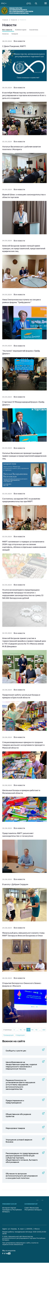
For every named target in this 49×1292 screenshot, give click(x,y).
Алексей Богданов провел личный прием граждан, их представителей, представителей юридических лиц (23, 248)
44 (32, 1030)
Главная (5, 20)
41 (21, 1030)
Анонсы (5, 34)
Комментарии (20, 30)
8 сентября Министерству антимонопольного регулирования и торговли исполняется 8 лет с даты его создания (24, 95)
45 (36, 1030)
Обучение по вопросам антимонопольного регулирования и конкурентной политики (21, 1175)
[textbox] (3, 3)
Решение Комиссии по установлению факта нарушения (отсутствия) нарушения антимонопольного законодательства (20, 1084)
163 (44, 1030)
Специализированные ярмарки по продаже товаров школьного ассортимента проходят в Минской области (23, 745)
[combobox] (3, 3)
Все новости (7, 30)
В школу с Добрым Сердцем (15, 884)
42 (25, 1030)
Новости (14, 20)
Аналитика (33, 30)
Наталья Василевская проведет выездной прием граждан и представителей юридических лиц (24, 456)
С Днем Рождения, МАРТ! (14, 46)
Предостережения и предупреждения (15, 1101)
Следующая (20, 1035)
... (17, 1030)
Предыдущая (8, 1035)
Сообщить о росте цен (16, 1051)
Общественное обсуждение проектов (18, 1115)
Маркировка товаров (15, 1128)
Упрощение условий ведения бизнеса (19, 1141)
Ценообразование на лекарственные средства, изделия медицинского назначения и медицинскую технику (21, 1065)
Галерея (15, 34)
